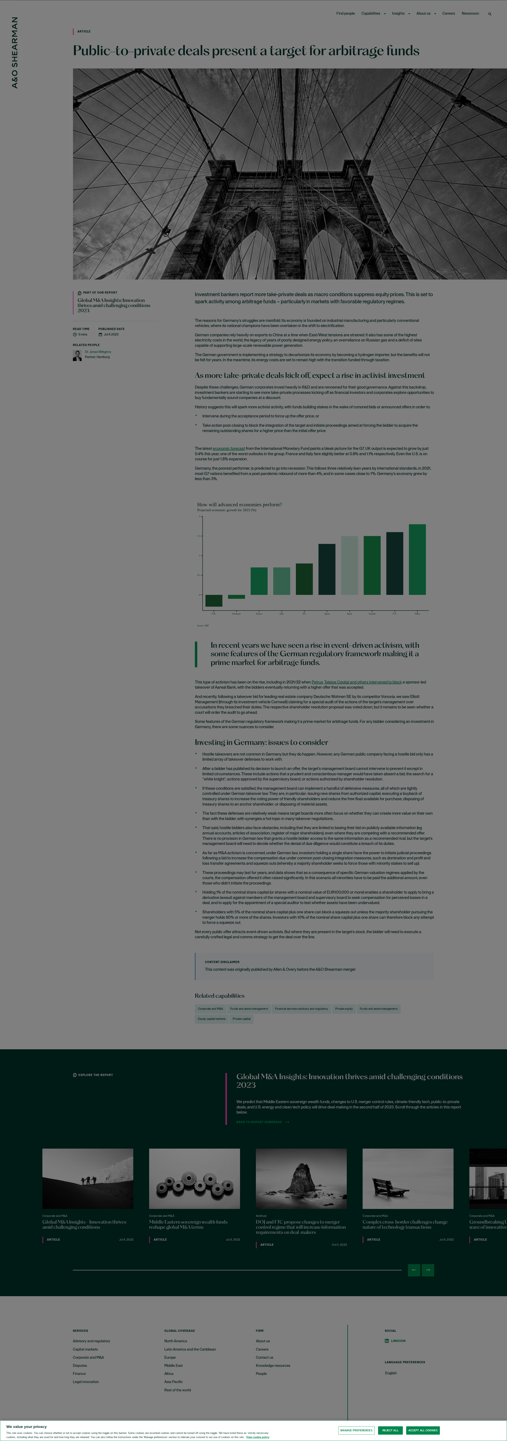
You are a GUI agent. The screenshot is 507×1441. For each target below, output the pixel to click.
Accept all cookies (423, 1430)
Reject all (390, 1430)
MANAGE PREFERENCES (356, 1430)
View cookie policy (257, 1436)
